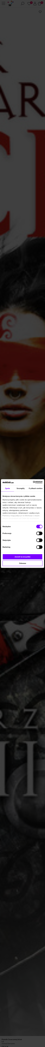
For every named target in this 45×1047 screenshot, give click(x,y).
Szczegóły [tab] (21, 488)
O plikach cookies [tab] (35, 488)
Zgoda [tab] (7, 488)
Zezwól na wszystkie (22, 557)
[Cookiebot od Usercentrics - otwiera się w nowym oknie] (32, 482)
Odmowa (22, 563)
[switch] (39, 533)
